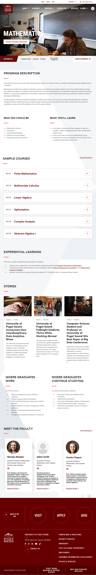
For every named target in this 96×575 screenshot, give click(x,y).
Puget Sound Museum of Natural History (51, 570)
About (25, 8)
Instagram (29, 544)
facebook (25, 544)
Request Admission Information (16, 42)
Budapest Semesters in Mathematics (69, 265)
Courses (35, 59)
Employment (64, 552)
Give (53, 2)
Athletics (74, 8)
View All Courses (85, 157)
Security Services (67, 539)
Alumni (83, 8)
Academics (36, 8)
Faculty (42, 59)
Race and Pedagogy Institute (78, 570)
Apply (48, 2)
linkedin (32, 544)
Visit (42, 2)
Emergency (64, 543)
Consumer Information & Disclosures (75, 557)
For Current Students (54, 58)
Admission (48, 8)
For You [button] (71, 2)
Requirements (26, 59)
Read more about (17, 299)
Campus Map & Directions (70, 534)
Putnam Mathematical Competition (64, 268)
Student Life (61, 8)
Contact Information (81, 59)
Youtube (36, 544)
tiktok (40, 544)
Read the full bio (12, 488)
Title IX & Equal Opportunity (71, 548)
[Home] (9, 537)
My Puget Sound (87, 2)
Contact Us (35, 548)
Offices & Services (67, 561)
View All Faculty (85, 430)
